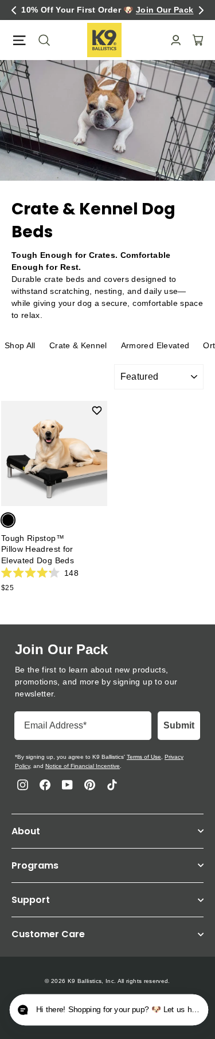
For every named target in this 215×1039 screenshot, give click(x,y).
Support (30, 899)
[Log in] (172, 40)
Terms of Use (144, 757)
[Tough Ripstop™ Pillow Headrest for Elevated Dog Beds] (54, 454)
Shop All (20, 345)
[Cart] (194, 40)
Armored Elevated (155, 345)
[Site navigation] (19, 40)
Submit (178, 725)
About (25, 831)
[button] (13, 10)
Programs (34, 865)
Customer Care (48, 934)
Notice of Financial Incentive (82, 766)
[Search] (41, 40)
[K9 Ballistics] (104, 40)
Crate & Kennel (78, 345)
